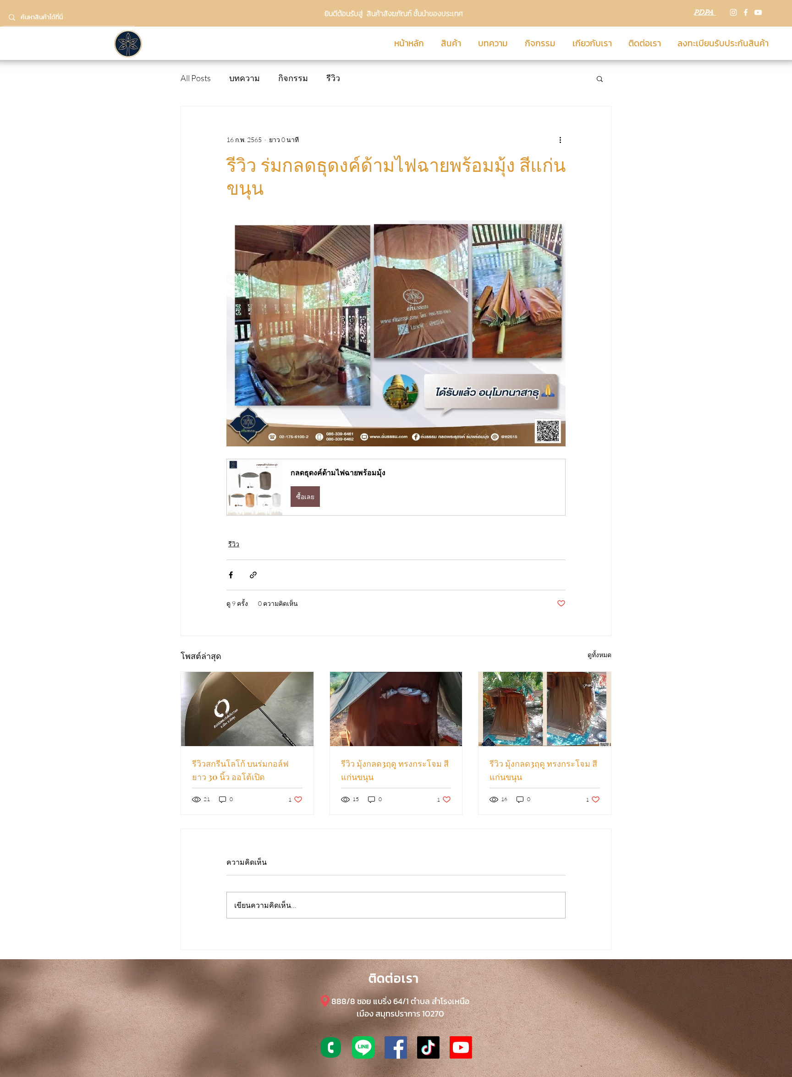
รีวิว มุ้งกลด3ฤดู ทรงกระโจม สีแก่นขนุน (395, 770)
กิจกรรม (293, 78)
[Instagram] (733, 12)
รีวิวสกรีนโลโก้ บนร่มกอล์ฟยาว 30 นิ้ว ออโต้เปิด (240, 770)
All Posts (196, 78)
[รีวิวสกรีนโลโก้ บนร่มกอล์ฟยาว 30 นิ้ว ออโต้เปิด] (247, 709)
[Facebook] (745, 12)
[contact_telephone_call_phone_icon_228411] (330, 1047)
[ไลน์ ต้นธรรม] (363, 1047)
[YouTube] (758, 12)
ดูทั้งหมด (599, 655)
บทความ (244, 78)
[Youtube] (461, 1047)
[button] (599, 78)
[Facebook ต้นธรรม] (396, 1047)
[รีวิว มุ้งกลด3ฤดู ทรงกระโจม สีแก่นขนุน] (396, 709)
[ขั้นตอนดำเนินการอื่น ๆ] (560, 139)
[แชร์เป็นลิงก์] (253, 575)
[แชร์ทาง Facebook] (230, 575)
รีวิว (333, 78)
